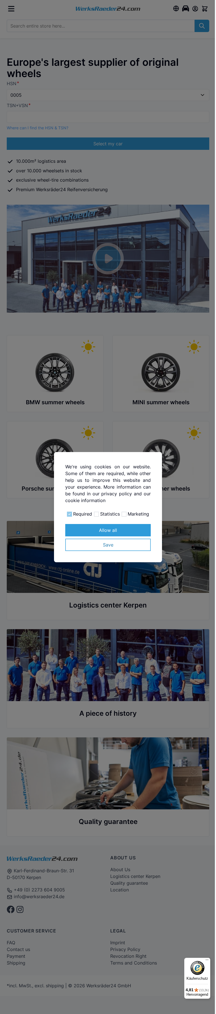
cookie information (85, 500)
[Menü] (207, 961)
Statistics (110, 514)
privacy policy (116, 493)
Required (82, 514)
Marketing (138, 514)
